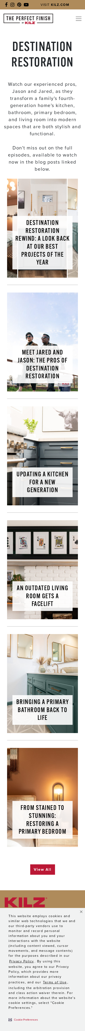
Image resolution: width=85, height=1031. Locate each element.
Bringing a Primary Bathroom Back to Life (42, 710)
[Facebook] (6, 4)
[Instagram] (12, 4)
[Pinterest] (19, 4)
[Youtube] (26, 4)
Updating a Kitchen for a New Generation (42, 482)
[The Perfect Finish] (28, 19)
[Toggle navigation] (78, 18)
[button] (23, 1019)
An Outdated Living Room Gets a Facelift (42, 596)
